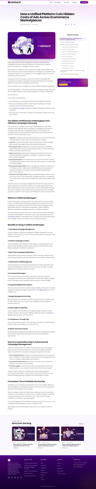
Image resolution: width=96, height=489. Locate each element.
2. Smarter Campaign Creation (68, 49)
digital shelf (42, 290)
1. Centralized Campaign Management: (69, 47)
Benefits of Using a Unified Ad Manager (69, 44)
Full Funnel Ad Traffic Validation (30, 463)
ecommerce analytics (14, 216)
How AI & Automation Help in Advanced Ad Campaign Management (72, 71)
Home (51, 2)
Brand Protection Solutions (29, 475)
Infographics (43, 467)
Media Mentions (44, 472)
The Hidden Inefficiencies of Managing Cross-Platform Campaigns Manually (71, 39)
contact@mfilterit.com (80, 464)
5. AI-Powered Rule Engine (67, 56)
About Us (59, 463)
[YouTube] (21, 477)
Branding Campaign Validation (30, 465)
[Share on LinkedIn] (66, 24)
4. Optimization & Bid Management (68, 54)
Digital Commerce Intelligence (30, 471)
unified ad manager (19, 108)
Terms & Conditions (61, 473)
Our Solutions (57, 2)
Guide (42, 477)
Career (58, 465)
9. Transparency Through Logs (67, 65)
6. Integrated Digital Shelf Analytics (68, 58)
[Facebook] (12, 477)
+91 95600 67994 (78, 466)
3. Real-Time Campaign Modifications (69, 51)
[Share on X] (69, 24)
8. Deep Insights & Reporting (67, 63)
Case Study (43, 465)
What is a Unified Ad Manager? (67, 42)
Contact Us (84, 2)
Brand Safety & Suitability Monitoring (29, 468)
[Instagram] (15, 477)
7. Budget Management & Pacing (68, 61)
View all (81, 423)
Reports (42, 470)
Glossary (43, 475)
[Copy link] (74, 24)
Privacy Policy (60, 471)
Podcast (42, 479)
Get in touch (11, 407)
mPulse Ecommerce (28, 473)
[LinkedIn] (9, 477)
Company (74, 2)
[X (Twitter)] (18, 477)
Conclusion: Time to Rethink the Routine (69, 74)
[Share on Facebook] (71, 24)
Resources (66, 2)
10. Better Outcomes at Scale (67, 68)
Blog (42, 463)
